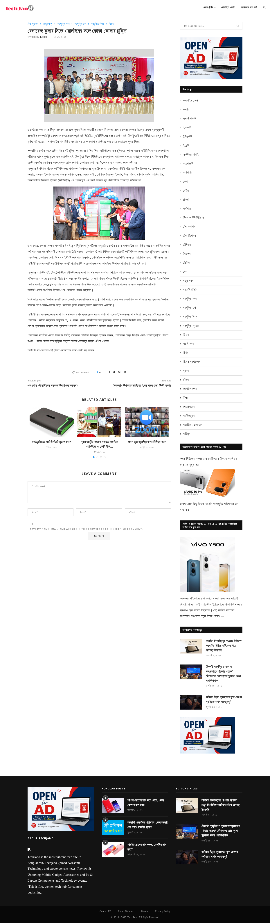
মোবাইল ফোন (228, 7)
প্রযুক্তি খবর (63, 23)
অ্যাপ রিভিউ (189, 118)
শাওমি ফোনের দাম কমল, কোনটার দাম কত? (146, 847)
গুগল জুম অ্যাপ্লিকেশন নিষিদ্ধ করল (147, 442)
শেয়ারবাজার (189, 407)
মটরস (186, 380)
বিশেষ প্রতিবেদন (191, 361)
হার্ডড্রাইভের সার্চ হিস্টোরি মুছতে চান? (51, 442)
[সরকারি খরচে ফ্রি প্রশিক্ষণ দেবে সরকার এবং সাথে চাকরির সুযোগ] (113, 827)
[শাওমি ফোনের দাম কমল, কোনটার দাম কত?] (113, 849)
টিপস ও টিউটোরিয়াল (193, 217)
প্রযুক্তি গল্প (80, 23)
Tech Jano (132, 917)
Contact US (105, 911)
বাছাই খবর (188, 344)
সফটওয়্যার (189, 416)
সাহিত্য (186, 434)
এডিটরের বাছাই (191, 154)
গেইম (186, 190)
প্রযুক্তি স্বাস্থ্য (191, 326)
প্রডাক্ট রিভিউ (190, 289)
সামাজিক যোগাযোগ (192, 425)
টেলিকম (187, 244)
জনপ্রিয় (187, 208)
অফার (186, 109)
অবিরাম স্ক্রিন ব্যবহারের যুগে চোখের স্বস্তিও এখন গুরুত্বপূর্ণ (224, 699)
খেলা (185, 181)
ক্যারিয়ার (187, 172)
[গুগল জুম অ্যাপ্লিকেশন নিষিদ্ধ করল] (147, 422)
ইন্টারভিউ (187, 136)
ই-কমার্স (187, 127)
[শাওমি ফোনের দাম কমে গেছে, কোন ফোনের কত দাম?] (113, 805)
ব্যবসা (186, 370)
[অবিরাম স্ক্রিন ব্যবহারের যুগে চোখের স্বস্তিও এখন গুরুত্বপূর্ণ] (191, 702)
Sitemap (145, 911)
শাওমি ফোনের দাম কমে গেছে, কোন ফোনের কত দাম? (145, 802)
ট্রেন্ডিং (186, 262)
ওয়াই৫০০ (218, 616)
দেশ (185, 271)
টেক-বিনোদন (189, 235)
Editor (43, 36)
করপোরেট (188, 163)
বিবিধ (185, 353)
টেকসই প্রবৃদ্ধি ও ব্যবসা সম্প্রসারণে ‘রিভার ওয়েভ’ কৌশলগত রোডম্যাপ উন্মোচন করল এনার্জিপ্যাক (223, 673)
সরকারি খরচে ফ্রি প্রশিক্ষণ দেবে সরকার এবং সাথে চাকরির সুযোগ (147, 825)
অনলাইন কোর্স (190, 100)
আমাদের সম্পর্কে (249, 7)
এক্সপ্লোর (208, 7)
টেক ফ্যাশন (33, 23)
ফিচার (111, 23)
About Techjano (126, 911)
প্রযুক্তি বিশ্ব (97, 23)
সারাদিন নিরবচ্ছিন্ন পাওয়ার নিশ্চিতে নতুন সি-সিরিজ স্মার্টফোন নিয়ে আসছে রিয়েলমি (223, 645)
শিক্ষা (185, 398)
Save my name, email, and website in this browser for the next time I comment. (86, 529)
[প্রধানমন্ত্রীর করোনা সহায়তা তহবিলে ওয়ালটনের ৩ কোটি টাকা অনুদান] (99, 422)
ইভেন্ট (186, 145)
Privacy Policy (162, 911)
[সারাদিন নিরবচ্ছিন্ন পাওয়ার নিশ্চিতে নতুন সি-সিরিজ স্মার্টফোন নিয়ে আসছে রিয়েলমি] (191, 646)
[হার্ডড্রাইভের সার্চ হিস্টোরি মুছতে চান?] (52, 422)
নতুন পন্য (47, 23)
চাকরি (185, 199)
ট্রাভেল (186, 253)
